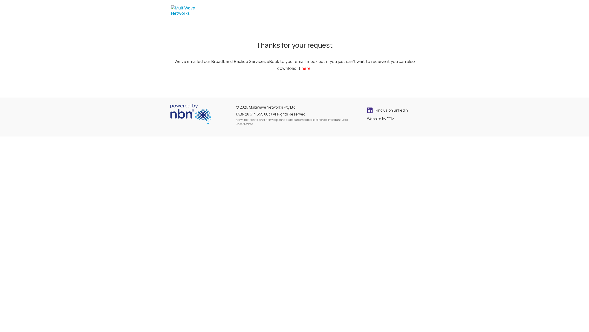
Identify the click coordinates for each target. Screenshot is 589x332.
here (306, 68)
